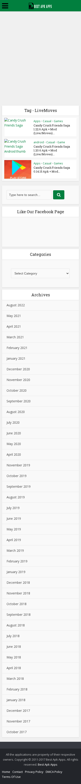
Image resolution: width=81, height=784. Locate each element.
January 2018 (16, 700)
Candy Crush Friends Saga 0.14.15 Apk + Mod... (52, 169)
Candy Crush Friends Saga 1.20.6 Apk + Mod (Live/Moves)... (52, 150)
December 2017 (18, 710)
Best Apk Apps (47, 764)
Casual (47, 121)
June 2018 (14, 646)
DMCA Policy (54, 772)
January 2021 (16, 358)
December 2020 (18, 369)
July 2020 (13, 422)
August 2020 (16, 412)
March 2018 (15, 678)
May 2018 (14, 657)
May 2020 (14, 444)
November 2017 (18, 721)
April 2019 (14, 540)
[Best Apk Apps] (40, 5)
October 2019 (17, 476)
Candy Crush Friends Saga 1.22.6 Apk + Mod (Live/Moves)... (52, 129)
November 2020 (18, 380)
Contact (17, 772)
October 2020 (17, 390)
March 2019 (15, 550)
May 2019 (14, 529)
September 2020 (19, 401)
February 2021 (17, 348)
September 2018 (19, 614)
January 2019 (16, 572)
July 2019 (13, 508)
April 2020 (14, 454)
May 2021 (14, 316)
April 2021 (14, 326)
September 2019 (19, 486)
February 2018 (17, 689)
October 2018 (17, 604)
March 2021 (15, 337)
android (39, 142)
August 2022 (16, 305)
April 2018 (14, 668)
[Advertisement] (40, 54)
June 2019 (14, 518)
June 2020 (14, 433)
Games (58, 121)
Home (6, 772)
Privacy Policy (34, 772)
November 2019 (18, 465)
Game (61, 142)
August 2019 (16, 497)
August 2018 (16, 625)
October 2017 (17, 732)
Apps (37, 121)
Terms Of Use (11, 777)
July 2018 (13, 636)
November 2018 (18, 593)
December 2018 (18, 582)
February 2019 (17, 561)
